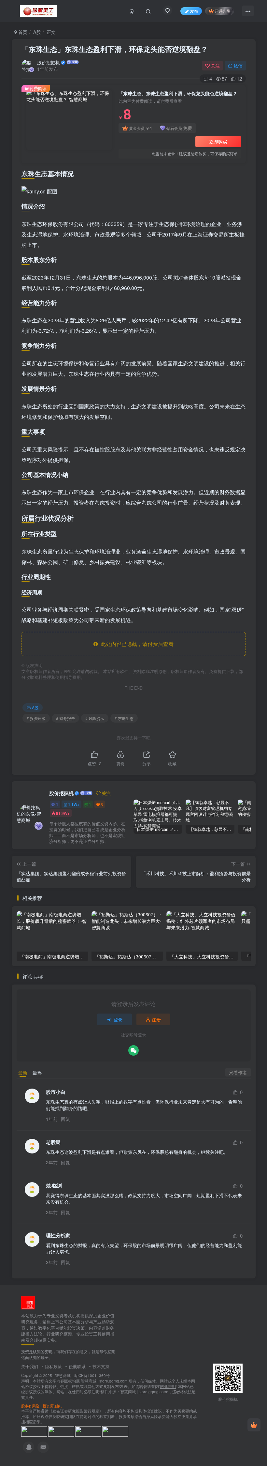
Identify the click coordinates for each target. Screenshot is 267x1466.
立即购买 (218, 141)
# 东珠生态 (124, 718)
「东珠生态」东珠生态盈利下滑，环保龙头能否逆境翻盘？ (114, 49)
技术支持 (100, 1366)
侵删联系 (77, 1366)
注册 (156, 1019)
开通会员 (222, 11)
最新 (22, 1072)
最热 (37, 1072)
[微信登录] (133, 1050)
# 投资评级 (36, 718)
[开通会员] (253, 1424)
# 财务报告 (65, 718)
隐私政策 (53, 1366)
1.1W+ (73, 804)
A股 (37, 32)
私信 (238, 65)
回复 (65, 1119)
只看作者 (238, 1072)
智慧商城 (63, 1375)
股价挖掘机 (48, 62)
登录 (117, 1019)
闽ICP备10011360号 (92, 1375)
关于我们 (29, 1366)
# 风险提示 (94, 718)
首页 (22, 32)
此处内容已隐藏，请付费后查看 (136, 644)
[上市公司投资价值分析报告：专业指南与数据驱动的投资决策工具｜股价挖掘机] (28, 1302)
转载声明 (168, 1386)
